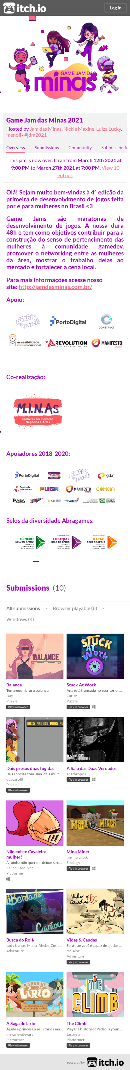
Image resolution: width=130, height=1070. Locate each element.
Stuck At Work (81, 684)
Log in (115, 7)
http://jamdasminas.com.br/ (55, 286)
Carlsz (72, 695)
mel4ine (73, 950)
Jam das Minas (46, 129)
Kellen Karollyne (19, 867)
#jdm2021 (35, 135)
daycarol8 (14, 779)
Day (9, 695)
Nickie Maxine (78, 129)
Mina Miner (78, 851)
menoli (13, 135)
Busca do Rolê (20, 939)
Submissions (47, 147)
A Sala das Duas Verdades (91, 768)
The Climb (76, 1023)
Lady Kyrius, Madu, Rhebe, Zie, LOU (34, 945)
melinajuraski (78, 857)
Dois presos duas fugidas (30, 768)
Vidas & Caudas (82, 939)
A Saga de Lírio (20, 1023)
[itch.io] (105, 1061)
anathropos (76, 774)
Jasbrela (73, 1034)
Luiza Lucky (108, 129)
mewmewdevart (19, 1034)
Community (80, 147)
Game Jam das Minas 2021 (44, 120)
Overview (15, 147)
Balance (14, 684)
